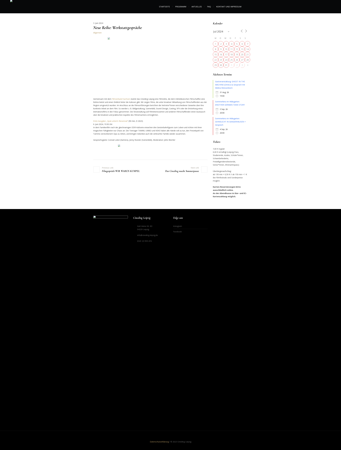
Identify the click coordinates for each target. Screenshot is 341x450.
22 (215, 59)
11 (231, 49)
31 (226, 65)
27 (242, 59)
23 (221, 59)
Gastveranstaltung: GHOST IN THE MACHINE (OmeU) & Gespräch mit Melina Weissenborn (230, 84)
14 (247, 49)
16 (221, 54)
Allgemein (97, 32)
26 (237, 59)
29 (215, 65)
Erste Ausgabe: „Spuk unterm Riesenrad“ (110, 121)
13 (242, 49)
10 (226, 49)
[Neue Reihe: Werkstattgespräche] (150, 65)
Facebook (177, 231)
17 (226, 54)
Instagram (177, 226)
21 (247, 54)
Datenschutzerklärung (159, 441)
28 (247, 59)
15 (215, 54)
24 (226, 59)
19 (237, 54)
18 (231, 54)
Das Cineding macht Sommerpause (182, 171)
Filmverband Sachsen (121, 99)
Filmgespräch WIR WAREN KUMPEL (121, 171)
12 (237, 49)
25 (231, 59)
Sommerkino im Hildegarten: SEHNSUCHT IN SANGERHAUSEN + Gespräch (230, 121)
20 (242, 54)
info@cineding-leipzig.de (147, 235)
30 (221, 65)
